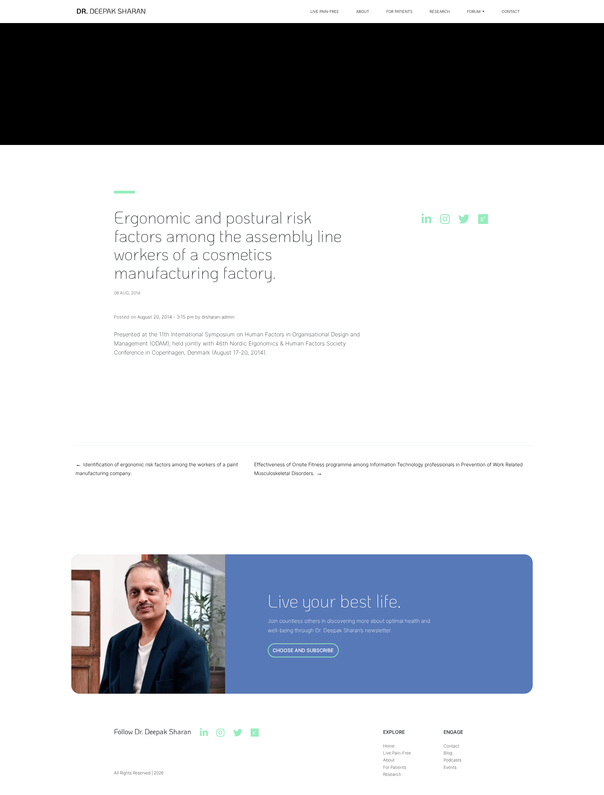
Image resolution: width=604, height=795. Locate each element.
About (362, 11)
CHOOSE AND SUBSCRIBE (303, 650)
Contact (511, 11)
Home (389, 746)
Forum (474, 11)
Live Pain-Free (324, 11)
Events (450, 767)
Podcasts (452, 760)
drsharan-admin (218, 317)
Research (440, 11)
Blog (448, 753)
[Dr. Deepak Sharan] (111, 11)
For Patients (399, 11)
